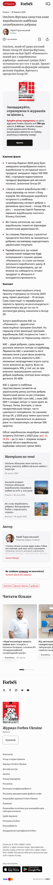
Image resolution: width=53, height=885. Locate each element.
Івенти (6, 774)
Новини (6, 12)
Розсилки (7, 784)
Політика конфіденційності (17, 788)
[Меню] (48, 3)
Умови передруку (11, 779)
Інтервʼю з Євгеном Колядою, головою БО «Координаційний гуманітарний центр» (19, 647)
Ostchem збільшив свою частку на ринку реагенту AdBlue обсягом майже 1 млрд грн (26, 466)
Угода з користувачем (14, 759)
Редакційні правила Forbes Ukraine (20, 798)
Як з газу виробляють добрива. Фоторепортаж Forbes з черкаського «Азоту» (17, 508)
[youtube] (28, 690)
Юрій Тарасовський (20, 30)
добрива (34, 586)
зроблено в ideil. (41, 879)
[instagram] (16, 690)
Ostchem (8, 586)
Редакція (7, 803)
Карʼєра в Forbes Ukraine (14, 764)
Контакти (8, 754)
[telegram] (22, 690)
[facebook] (10, 690)
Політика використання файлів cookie (22, 793)
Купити (19, 143)
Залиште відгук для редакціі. (19, 575)
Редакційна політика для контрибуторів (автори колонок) (23, 809)
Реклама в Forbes (11, 821)
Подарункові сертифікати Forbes (19, 831)
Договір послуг (10, 769)
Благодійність (10, 826)
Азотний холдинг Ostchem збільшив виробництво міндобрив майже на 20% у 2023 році (18, 486)
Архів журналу (10, 816)
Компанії (8, 516)
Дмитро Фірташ (21, 586)
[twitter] (4, 690)
